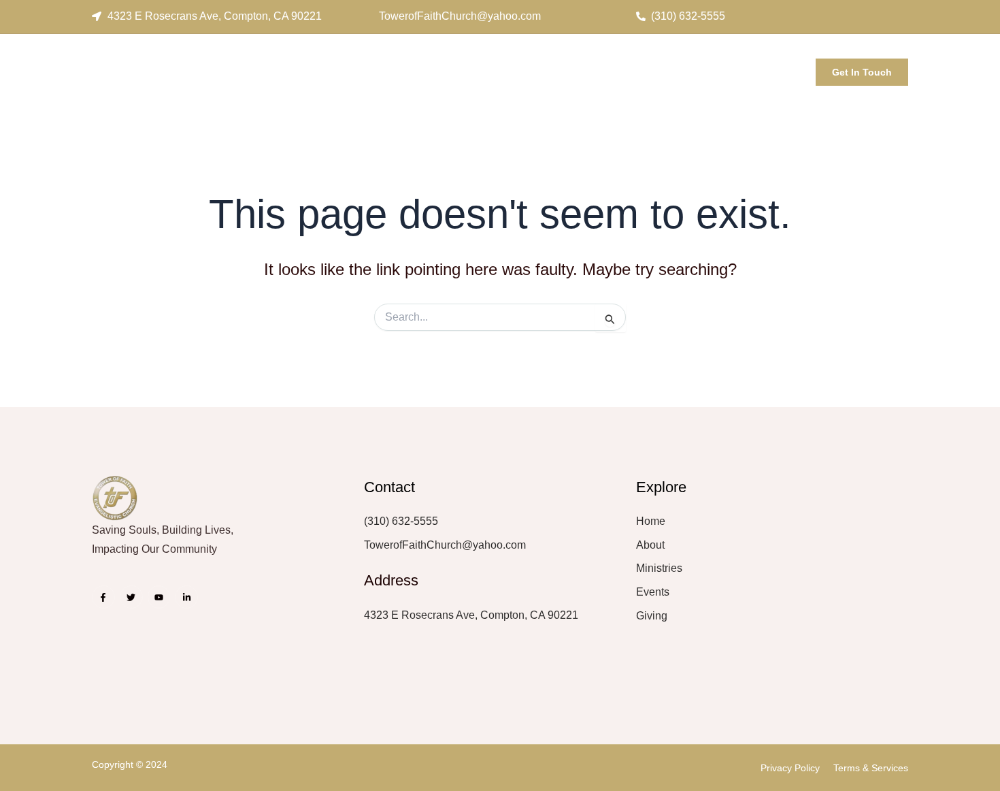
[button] (787, 68)
